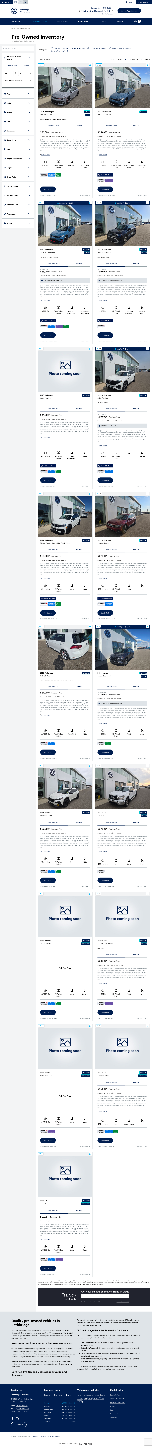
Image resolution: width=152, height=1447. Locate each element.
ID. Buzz (80, 1398)
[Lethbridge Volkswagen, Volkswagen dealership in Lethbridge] (21, 11)
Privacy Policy (56, 1436)
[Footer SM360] (86, 1444)
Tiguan (80, 1402)
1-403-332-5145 (23, 1408)
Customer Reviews (116, 1414)
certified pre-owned (116, 1320)
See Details (48, 189)
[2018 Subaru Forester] (65, 1048)
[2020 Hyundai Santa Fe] (65, 916)
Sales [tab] (47, 1395)
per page (147, 59)
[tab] (12, 66)
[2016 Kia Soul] (65, 1176)
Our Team (113, 1418)
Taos (102, 1398)
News (112, 1410)
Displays (132, 59)
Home (13, 28)
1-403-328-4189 (21, 1405)
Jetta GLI (96, 1398)
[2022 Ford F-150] (122, 788)
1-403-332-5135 (22, 1412)
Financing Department (117, 1402)
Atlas (79, 1395)
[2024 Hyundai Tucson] (122, 649)
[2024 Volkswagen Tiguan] (65, 516)
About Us (113, 1406)
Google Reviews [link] (107, 14)
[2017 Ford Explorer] (122, 1048)
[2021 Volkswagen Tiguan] (122, 516)
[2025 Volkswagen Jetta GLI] (65, 225)
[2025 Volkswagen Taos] (122, 225)
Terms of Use (45, 1436)
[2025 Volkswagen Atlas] (65, 371)
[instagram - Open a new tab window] (17, 1418)
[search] (14, 48)
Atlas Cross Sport (88, 1395)
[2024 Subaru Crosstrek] (65, 788)
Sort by (112, 59)
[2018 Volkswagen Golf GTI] (65, 649)
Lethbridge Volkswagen (52, 1330)
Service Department (117, 1399)
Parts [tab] (69, 1395)
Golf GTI (96, 1395)
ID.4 (85, 1398)
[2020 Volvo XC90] (122, 916)
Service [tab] (58, 1395)
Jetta (90, 1398)
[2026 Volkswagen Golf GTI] (65, 87)
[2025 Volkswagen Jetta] (122, 87)
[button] (6, 2)
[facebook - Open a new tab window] (12, 1418)
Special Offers (115, 1395)
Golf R (103, 1395)
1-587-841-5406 (104, 8)
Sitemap (35, 1436)
